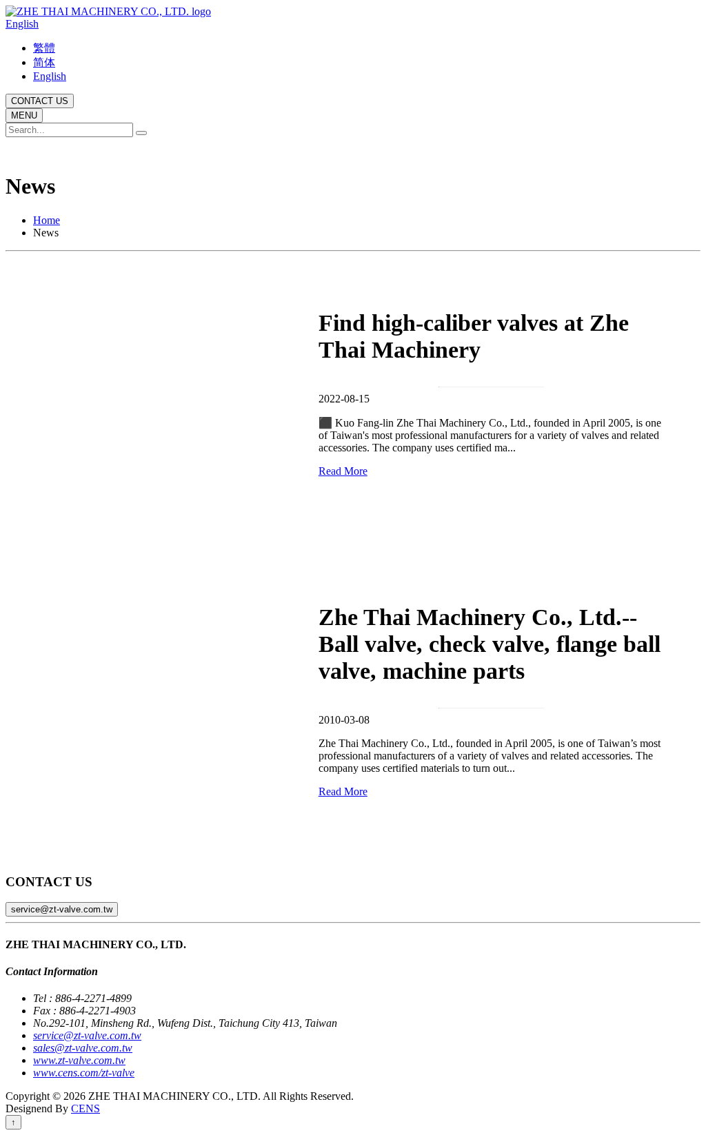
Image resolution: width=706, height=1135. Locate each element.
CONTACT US (39, 101)
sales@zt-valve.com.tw (82, 1048)
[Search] (141, 133)
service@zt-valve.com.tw (61, 909)
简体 (44, 62)
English (22, 24)
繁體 (44, 48)
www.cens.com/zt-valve (83, 1072)
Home (46, 220)
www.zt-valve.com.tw (79, 1060)
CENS (85, 1108)
